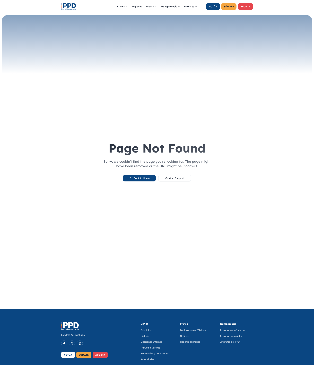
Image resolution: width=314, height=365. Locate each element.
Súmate (229, 6)
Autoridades (147, 359)
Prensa (150, 6)
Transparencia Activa (231, 336)
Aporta (245, 6)
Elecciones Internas (151, 341)
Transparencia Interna (232, 330)
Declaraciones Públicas (193, 330)
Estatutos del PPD (230, 341)
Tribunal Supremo (150, 347)
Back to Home (142, 178)
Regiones (136, 6)
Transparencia (169, 6)
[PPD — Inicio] (68, 6)
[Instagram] (80, 343)
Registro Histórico (190, 341)
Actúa (213, 6)
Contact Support (174, 178)
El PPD (121, 6)
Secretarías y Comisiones (154, 353)
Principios (145, 330)
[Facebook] (64, 343)
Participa (189, 6)
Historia (144, 336)
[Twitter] (72, 343)
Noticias (184, 336)
